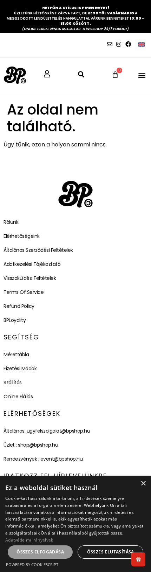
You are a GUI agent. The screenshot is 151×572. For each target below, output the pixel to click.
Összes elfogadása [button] (40, 552)
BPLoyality (15, 320)
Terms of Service (24, 292)
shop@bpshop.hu (38, 444)
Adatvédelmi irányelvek (29, 540)
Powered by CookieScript (32, 564)
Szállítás (13, 382)
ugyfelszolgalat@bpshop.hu (58, 430)
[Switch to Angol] (141, 44)
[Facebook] (128, 44)
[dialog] (75, 524)
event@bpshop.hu (61, 458)
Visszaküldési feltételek (30, 278)
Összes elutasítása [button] (110, 552)
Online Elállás (18, 396)
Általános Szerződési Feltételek (38, 250)
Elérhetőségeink (22, 236)
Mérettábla (16, 354)
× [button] (143, 483)
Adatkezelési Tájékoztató (32, 264)
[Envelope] (109, 44)
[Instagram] (119, 44)
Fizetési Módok (20, 368)
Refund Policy (19, 306)
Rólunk (11, 222)
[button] (141, 75)
